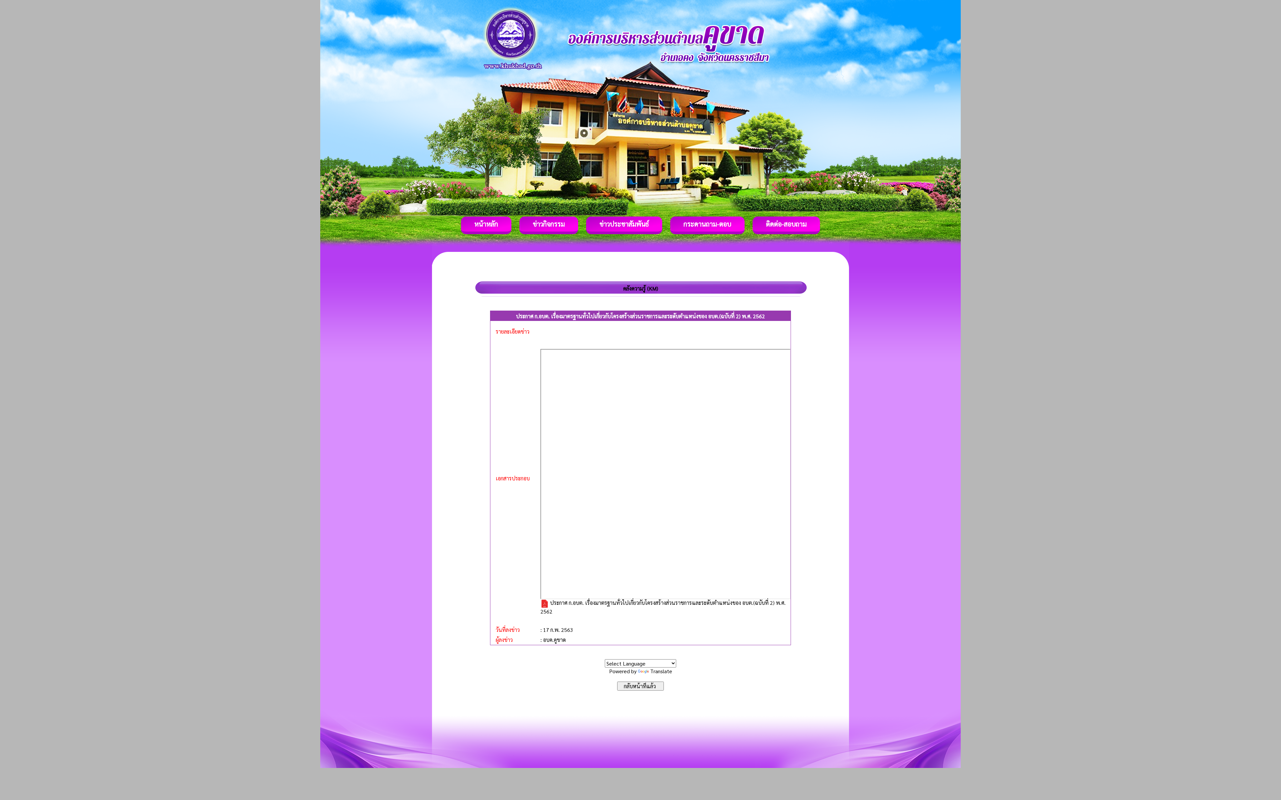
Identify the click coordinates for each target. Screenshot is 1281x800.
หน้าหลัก (486, 224)
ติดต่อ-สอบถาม (786, 224)
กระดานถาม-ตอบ (707, 224)
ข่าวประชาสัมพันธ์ (624, 224)
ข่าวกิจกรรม (549, 224)
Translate (661, 671)
